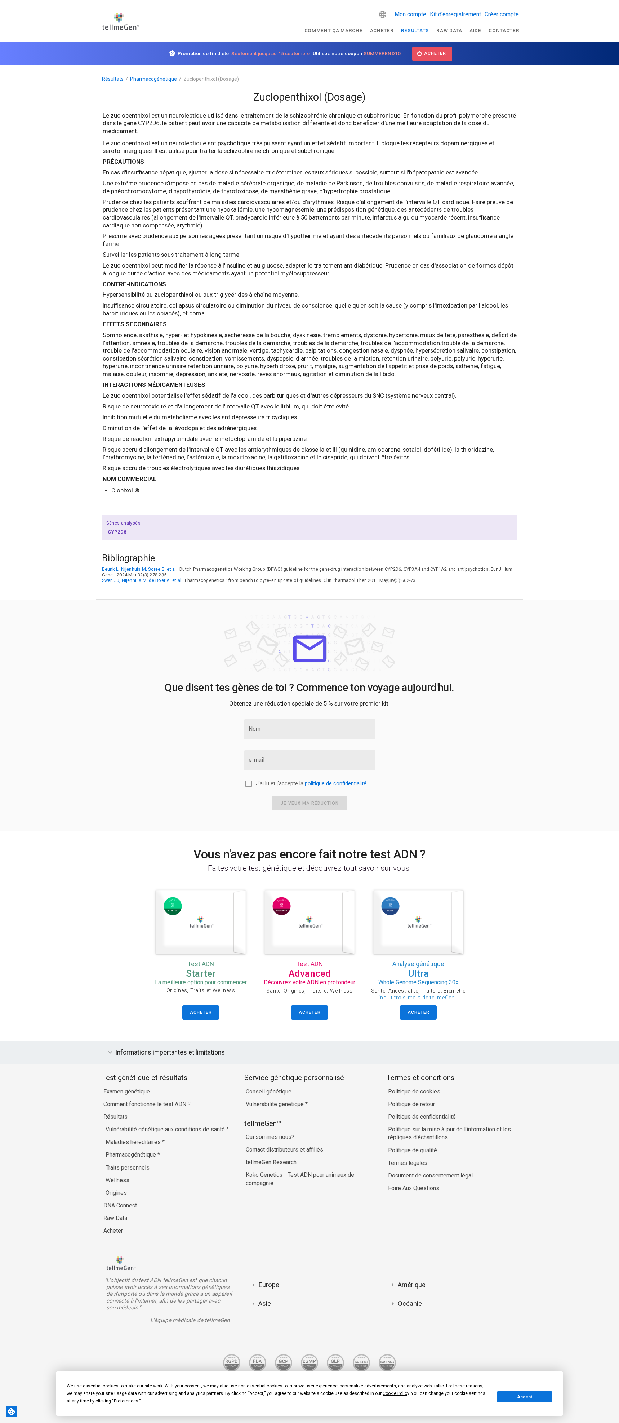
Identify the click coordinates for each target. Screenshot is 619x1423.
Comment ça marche (333, 30)
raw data (449, 30)
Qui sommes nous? (270, 1136)
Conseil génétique (268, 1091)
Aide (475, 30)
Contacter (504, 30)
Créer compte (502, 14)
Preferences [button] (126, 1401)
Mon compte (410, 14)
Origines (116, 1192)
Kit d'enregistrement (455, 14)
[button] (382, 14)
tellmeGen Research (271, 1162)
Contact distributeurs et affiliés (284, 1149)
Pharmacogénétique (153, 79)
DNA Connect (120, 1205)
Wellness (117, 1180)
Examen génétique (126, 1091)
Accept (524, 1397)
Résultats (415, 30)
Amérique (412, 1285)
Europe (268, 1285)
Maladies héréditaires (134, 1142)
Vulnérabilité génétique (275, 1104)
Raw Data (115, 1218)
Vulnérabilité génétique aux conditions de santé (166, 1129)
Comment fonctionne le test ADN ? (147, 1104)
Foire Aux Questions (413, 1188)
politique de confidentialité (335, 784)
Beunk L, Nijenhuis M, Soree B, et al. (139, 569)
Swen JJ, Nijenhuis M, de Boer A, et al (142, 580)
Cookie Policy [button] (396, 1393)
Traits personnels (128, 1167)
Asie (264, 1303)
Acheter (382, 30)
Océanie (410, 1303)
